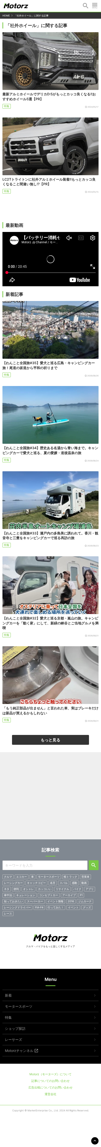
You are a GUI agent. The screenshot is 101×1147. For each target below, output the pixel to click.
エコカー (21, 876)
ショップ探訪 (15, 1028)
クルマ (8, 876)
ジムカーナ (85, 901)
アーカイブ (69, 895)
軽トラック (70, 876)
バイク (77, 889)
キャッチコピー (36, 883)
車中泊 (8, 895)
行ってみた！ (56, 907)
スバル (64, 883)
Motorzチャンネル (19, 1050)
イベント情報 (55, 901)
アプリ (90, 889)
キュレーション (25, 895)
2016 (71, 901)
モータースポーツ (49, 876)
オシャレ (28, 889)
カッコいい (44, 889)
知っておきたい (13, 901)
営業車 (85, 876)
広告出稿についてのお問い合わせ (50, 1087)
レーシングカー (13, 883)
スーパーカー (35, 901)
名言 (52, 883)
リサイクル (62, 889)
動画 (84, 883)
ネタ (6, 889)
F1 (81, 895)
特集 (6, 106)
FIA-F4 (39, 907)
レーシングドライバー (17, 907)
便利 (16, 889)
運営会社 (50, 1094)
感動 (74, 883)
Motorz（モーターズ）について (50, 1074)
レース (8, 913)
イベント (73, 907)
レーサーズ (13, 1039)
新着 (8, 995)
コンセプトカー (48, 895)
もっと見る (50, 739)
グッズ (87, 907)
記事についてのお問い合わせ (50, 1081)
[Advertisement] (50, 797)
